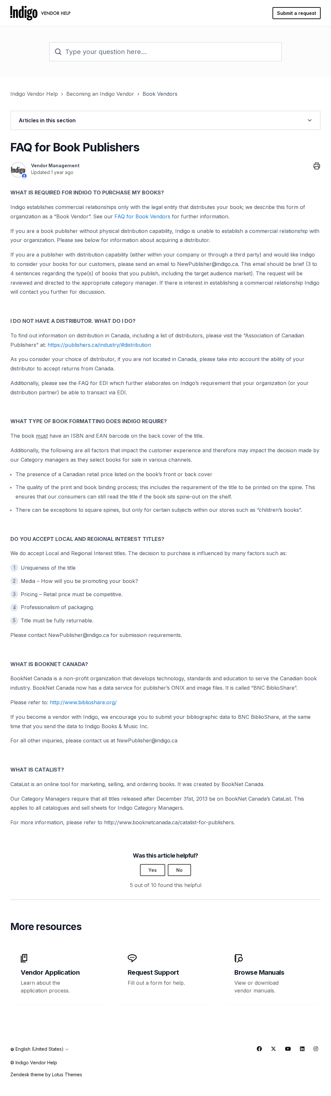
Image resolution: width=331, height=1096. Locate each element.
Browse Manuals (259, 972)
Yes (152, 870)
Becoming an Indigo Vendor (100, 94)
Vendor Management (55, 165)
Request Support (153, 972)
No (179, 870)
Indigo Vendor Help (34, 94)
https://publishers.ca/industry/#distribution (99, 345)
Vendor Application (50, 972)
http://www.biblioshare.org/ (83, 702)
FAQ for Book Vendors (142, 216)
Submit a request (296, 13)
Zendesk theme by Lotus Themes (46, 1074)
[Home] (40, 13)
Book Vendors (160, 94)
